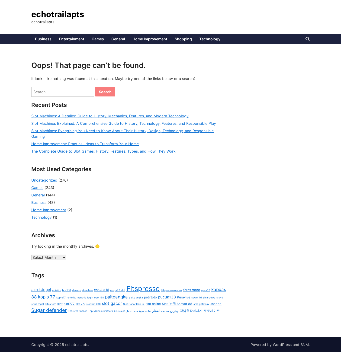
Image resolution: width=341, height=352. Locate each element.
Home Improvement (149, 39)
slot (60, 304)
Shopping (183, 39)
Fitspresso (143, 289)
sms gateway (201, 304)
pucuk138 (167, 297)
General (118, 39)
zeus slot (119, 311)
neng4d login (85, 297)
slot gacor (112, 303)
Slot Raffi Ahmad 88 (177, 304)
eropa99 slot (117, 290)
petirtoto (150, 297)
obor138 (99, 297)
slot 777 (80, 304)
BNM (304, 344)
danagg (76, 290)
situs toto (50, 304)
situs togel (37, 304)
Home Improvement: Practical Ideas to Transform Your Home (85, 143)
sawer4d (196, 297)
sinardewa (209, 297)
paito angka (136, 297)
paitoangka (116, 297)
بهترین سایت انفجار (165, 311)
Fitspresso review (171, 290)
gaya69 (205, 290)
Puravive (183, 297)
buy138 (66, 290)
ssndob (216, 304)
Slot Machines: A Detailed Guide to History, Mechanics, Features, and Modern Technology (110, 116)
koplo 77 (46, 297)
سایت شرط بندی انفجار (138, 311)
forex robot (191, 290)
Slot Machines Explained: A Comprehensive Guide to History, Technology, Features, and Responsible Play (123, 123)
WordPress (282, 344)
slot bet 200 (93, 304)
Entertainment (71, 39)
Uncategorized (44, 180)
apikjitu (56, 290)
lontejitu (71, 297)
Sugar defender (49, 310)
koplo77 (61, 297)
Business (43, 39)
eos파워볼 (101, 290)
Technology (209, 39)
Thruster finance (77, 311)
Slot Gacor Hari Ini (134, 304)
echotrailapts (57, 14)
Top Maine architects (100, 311)
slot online (153, 304)
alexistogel (41, 289)
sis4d (219, 297)
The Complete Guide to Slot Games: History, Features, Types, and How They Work (103, 151)
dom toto (87, 290)
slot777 (69, 304)
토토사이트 (212, 311)
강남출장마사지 (191, 311)
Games (98, 39)
